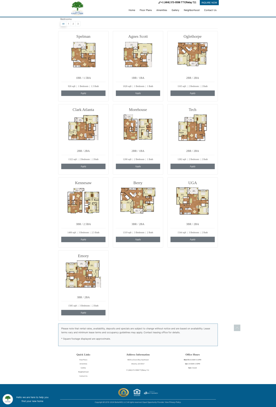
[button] (77, 8)
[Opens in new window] (150, 392)
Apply (83, 93)
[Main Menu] (7, 399)
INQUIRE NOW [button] (209, 2)
